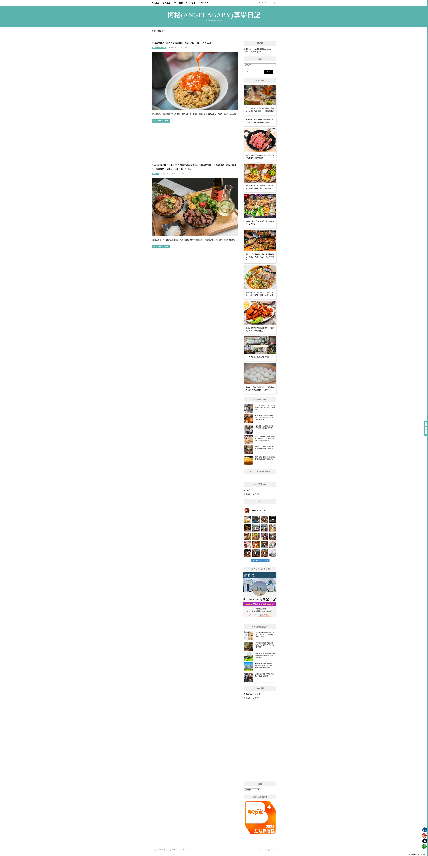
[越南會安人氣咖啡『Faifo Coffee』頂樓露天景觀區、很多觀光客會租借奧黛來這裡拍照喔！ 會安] (256, 536)
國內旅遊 (166, 3)
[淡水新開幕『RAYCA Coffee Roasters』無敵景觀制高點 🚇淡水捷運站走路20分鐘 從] (256, 527)
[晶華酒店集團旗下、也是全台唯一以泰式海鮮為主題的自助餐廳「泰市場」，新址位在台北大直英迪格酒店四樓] (256, 544)
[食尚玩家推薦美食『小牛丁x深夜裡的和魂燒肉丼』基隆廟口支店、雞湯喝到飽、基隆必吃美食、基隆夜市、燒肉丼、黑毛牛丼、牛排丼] (195, 207)
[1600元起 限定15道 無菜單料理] (256, 553)
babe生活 (190, 3)
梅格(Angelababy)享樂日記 (214, 15)
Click (426, 428)
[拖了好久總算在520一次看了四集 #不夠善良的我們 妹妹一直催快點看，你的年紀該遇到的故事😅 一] (256, 519)
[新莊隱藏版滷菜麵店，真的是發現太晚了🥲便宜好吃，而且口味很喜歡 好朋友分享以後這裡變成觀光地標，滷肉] (247, 536)
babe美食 (178, 3)
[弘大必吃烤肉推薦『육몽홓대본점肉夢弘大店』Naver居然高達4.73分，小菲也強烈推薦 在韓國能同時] (264, 536)
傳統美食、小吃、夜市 (159, 47)
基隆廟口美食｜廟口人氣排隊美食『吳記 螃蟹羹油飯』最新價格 (181, 43)
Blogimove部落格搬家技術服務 (417, 854)
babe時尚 (204, 3)
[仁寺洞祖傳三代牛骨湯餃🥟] (272, 544)
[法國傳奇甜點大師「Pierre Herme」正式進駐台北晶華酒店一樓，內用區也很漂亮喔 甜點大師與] (247, 544)
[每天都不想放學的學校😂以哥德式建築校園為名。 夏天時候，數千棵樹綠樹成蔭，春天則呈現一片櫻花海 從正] (272, 553)
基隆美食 (155, 173)
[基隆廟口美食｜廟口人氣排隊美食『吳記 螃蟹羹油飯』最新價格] (195, 81)
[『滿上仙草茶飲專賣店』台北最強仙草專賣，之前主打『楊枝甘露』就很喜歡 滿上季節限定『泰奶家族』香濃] (264, 527)
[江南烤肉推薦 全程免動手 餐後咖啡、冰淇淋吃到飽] (247, 553)
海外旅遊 (155, 3)
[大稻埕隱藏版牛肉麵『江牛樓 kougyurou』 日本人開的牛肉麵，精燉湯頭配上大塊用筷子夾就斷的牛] (264, 553)
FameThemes (272, 850)
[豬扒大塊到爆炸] (247, 519)
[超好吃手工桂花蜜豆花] (264, 544)
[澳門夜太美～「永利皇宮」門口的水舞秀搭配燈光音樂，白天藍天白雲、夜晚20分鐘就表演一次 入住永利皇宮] (247, 527)
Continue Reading (161, 120)
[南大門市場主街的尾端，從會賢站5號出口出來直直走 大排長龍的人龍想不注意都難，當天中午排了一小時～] (272, 536)
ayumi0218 (173, 47)
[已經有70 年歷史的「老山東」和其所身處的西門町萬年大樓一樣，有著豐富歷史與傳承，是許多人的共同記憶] (264, 519)
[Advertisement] (195, 147)
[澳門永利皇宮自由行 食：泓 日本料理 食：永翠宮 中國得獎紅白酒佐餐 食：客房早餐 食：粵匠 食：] (272, 519)
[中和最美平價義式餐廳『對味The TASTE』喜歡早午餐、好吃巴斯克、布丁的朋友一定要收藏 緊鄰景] (272, 527)
